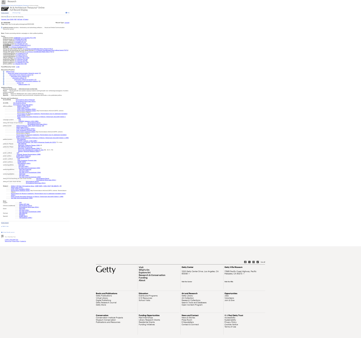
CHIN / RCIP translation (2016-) (26, 109)
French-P (19, 57)
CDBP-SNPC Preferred (23, 156)
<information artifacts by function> (24, 79)
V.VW (17, 67)
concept (67, 22)
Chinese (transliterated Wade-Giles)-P (39, 51)
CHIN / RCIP (26, 106)
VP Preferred (21, 139)
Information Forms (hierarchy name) (20, 75)
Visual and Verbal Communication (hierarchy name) (23, 73)
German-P (21, 59)
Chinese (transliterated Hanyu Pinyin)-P (37, 48)
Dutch (20, 54)
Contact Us (23, 241)
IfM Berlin (22, 214)
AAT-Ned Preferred (25, 169)
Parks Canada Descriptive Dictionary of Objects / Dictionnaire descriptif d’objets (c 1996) (42, 138)
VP (20, 119)
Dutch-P (21, 53)
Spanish (18, 64)
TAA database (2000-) (22, 157)
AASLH (20, 106)
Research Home (5, 5)
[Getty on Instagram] (253, 262)
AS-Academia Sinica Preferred (25, 99)
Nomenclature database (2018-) (26, 110)
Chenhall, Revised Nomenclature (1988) (29, 154)
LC (24, 38)
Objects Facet (10, 71)
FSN (27, 57)
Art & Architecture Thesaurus (21, 5)
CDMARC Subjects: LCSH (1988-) (29, 121)
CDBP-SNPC (22, 162)
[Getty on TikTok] (258, 262)
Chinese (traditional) (18, 47)
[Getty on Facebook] (245, 262)
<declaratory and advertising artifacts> (26, 81)
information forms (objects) (19, 76)
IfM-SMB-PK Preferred (25, 147)
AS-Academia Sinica (20, 103)
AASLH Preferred (22, 125)
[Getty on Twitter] (249, 262)
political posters (23, 84)
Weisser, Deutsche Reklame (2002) (28, 151)
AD (22, 39)
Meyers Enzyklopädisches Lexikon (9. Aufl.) (31, 150)
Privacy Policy (15, 241)
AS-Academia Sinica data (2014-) (26, 101)
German (20, 60)
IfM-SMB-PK (22, 144)
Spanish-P (20, 62)
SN (25, 39)
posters (19, 83)
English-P (28, 38)
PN (34, 38)
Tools (11, 5)
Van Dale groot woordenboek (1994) (29, 168)
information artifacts (18, 78)
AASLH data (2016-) (23, 107)
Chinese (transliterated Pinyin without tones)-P (51, 50)
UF (23, 41)
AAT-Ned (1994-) (24, 166)
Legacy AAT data (24, 204)
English (18, 39)
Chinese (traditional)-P (21, 45)
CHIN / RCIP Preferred (34, 125)
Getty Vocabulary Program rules (25, 130)
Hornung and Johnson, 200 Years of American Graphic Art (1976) (36, 142)
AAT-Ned (21, 165)
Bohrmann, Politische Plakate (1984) (29, 145)
